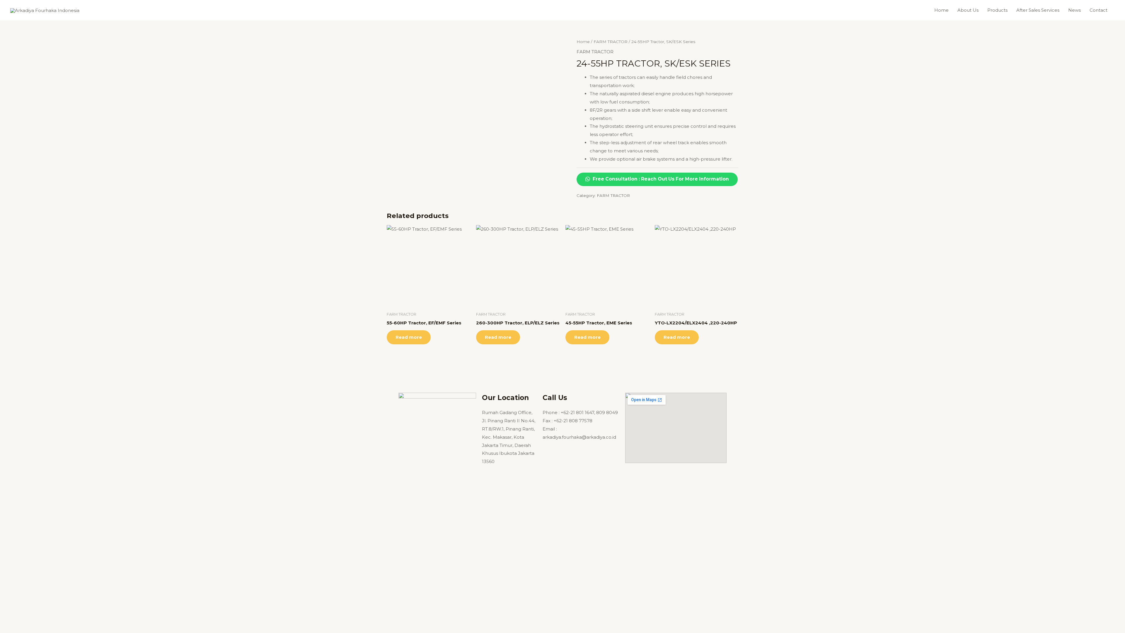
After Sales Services (1037, 10)
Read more (409, 337)
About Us (968, 10)
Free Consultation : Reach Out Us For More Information (660, 179)
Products (997, 10)
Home (941, 10)
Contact (1098, 10)
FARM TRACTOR (611, 41)
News (1074, 10)
